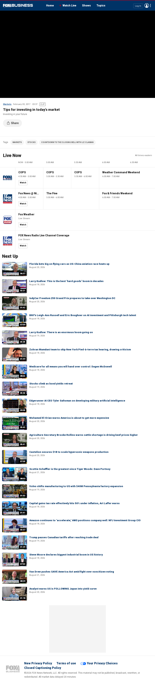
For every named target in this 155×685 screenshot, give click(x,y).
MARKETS (17, 142)
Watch (23, 182)
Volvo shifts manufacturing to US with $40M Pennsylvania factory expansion (76, 486)
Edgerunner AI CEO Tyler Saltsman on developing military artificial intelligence (77, 400)
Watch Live (69, 5)
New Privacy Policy (38, 663)
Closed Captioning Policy (42, 668)
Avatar (146, 5)
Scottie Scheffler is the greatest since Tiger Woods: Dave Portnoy (69, 469)
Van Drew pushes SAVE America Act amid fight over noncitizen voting (71, 571)
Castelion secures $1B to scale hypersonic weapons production (68, 452)
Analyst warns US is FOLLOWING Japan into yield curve (63, 588)
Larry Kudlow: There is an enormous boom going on (61, 332)
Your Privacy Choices (102, 663)
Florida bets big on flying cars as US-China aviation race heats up (69, 263)
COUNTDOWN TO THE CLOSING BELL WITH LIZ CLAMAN (67, 142)
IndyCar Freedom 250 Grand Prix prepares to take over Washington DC (72, 298)
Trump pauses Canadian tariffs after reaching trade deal (63, 537)
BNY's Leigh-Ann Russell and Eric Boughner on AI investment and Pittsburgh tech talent (82, 315)
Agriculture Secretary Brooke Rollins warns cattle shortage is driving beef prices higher (83, 434)
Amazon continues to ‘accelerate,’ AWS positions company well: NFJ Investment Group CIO (85, 520)
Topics (100, 5)
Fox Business (18, 5)
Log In (138, 6)
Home (50, 5)
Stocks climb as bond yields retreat (51, 383)
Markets (7, 104)
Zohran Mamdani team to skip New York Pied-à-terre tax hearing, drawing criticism (80, 349)
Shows (86, 5)
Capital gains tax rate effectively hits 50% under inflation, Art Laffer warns (74, 503)
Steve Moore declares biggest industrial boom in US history (66, 554)
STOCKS (31, 142)
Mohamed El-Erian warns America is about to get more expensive (69, 417)
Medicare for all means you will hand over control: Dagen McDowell (70, 366)
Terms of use (66, 663)
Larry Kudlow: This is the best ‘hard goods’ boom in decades (66, 281)
